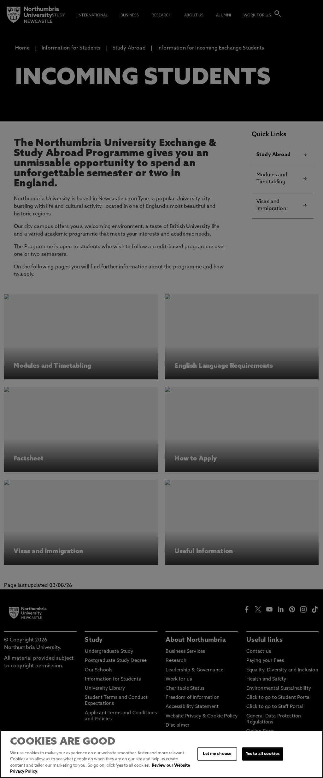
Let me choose (217, 754)
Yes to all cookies (262, 754)
